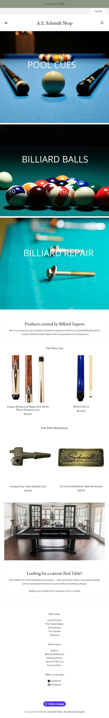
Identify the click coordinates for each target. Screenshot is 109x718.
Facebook (55, 680)
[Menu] (6, 23)
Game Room (54, 627)
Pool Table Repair (54, 624)
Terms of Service (54, 661)
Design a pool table (39, 591)
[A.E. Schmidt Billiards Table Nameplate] (81, 458)
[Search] (102, 22)
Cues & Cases (54, 620)
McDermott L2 (81, 406)
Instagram (55, 684)
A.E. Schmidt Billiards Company (38, 580)
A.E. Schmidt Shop (53, 711)
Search (54, 650)
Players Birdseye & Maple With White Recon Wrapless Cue (28, 408)
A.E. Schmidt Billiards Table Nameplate (81, 486)
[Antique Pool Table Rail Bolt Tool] (28, 458)
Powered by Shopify (74, 711)
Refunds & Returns (54, 654)
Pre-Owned (55, 631)
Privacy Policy (54, 665)
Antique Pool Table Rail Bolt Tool (28, 486)
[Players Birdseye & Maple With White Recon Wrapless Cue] (28, 379)
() (98, 11)
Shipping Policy (54, 658)
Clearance (54, 635)
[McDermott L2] (81, 379)
